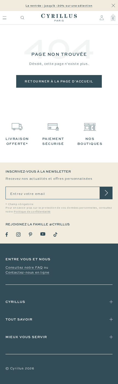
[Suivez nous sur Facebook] (6, 234)
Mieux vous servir (26, 337)
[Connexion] (102, 17)
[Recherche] (22, 18)
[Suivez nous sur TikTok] (55, 234)
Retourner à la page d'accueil (59, 81)
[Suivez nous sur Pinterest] (30, 234)
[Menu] (4, 18)
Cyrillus (15, 301)
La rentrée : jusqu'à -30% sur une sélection (59, 5)
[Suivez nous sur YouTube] (42, 234)
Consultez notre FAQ (24, 267)
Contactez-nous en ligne (27, 272)
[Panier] (113, 17)
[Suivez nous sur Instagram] (18, 234)
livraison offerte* (17, 141)
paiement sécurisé (53, 141)
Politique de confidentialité (32, 211)
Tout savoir (18, 319)
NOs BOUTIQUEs (90, 141)
